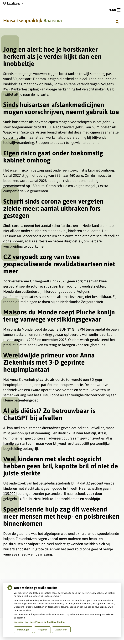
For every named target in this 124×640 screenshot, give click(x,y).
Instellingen (23, 629)
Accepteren (61, 629)
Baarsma (32, 20)
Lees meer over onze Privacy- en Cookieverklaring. (39, 622)
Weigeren (42, 629)
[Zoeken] (117, 21)
